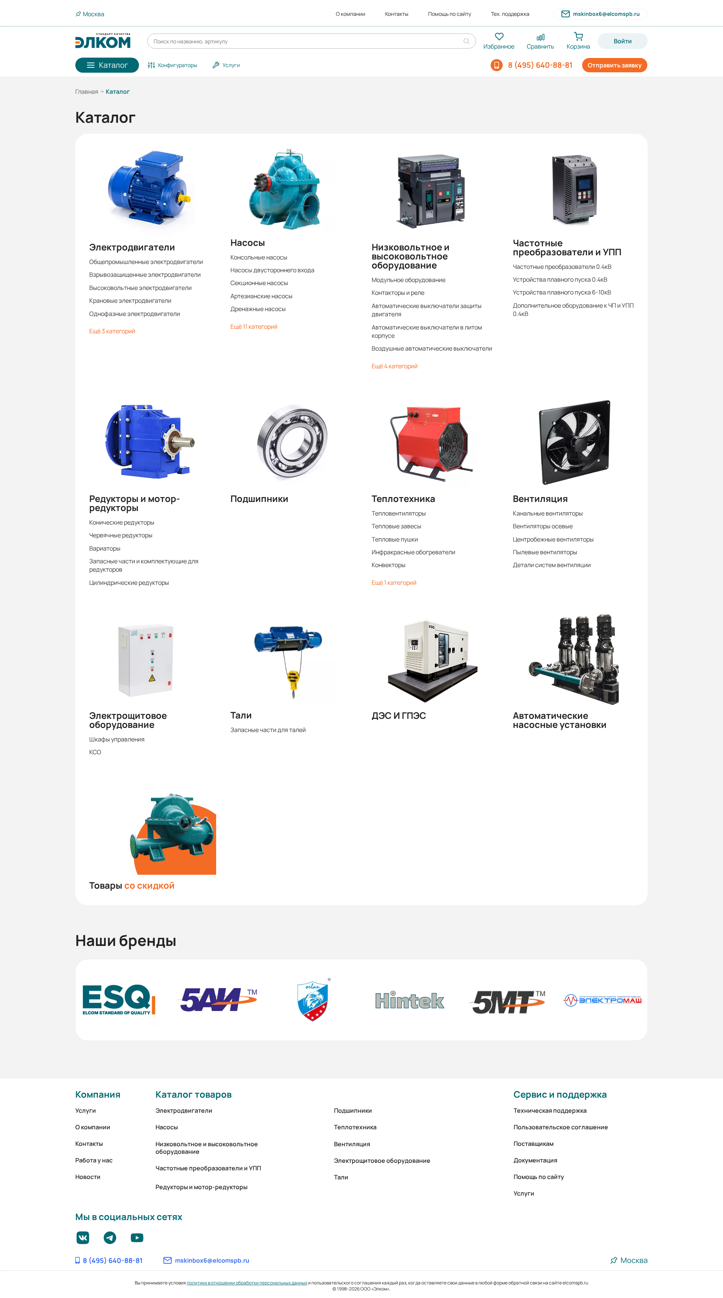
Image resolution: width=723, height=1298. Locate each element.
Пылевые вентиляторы (545, 552)
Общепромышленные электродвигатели (146, 262)
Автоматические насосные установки (560, 720)
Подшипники (259, 498)
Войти (623, 41)
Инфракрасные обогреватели (413, 552)
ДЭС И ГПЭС (399, 715)
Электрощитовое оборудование (128, 720)
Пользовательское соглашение (561, 1127)
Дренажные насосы (258, 309)
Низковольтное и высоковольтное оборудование (411, 256)
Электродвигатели (132, 247)
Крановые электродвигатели (130, 300)
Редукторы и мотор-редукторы (134, 503)
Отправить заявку (615, 65)
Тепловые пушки (395, 539)
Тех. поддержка (510, 14)
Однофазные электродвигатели (134, 314)
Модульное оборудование (408, 280)
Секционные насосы (259, 283)
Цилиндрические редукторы (129, 582)
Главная (86, 91)
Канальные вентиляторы (548, 513)
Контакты (396, 14)
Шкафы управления (117, 739)
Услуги (85, 1110)
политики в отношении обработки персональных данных (247, 1283)
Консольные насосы (258, 257)
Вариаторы (104, 548)
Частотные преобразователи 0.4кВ (562, 266)
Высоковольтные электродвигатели (140, 288)
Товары (132, 885)
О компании (350, 14)
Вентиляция (540, 498)
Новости (88, 1177)
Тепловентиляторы (399, 513)
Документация (535, 1160)
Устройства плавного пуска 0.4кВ (560, 279)
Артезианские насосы (261, 296)
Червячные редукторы (121, 535)
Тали (241, 715)
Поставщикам (534, 1143)
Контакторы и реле (398, 292)
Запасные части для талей (268, 730)
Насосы (247, 242)
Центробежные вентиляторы (553, 539)
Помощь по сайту (449, 14)
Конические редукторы (121, 522)
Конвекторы (389, 565)
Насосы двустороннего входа (272, 270)
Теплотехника (403, 498)
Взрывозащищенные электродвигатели (145, 274)
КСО (95, 752)
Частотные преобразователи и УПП (567, 247)
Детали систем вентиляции (552, 565)
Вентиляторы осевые (543, 526)
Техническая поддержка (550, 1110)
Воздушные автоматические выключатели (432, 348)
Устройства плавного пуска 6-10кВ (562, 292)
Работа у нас (94, 1160)
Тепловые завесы (396, 526)
